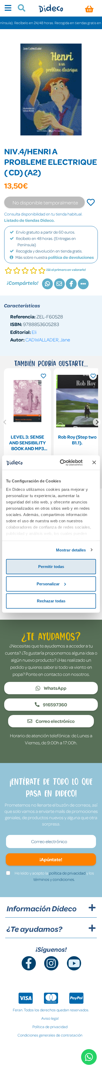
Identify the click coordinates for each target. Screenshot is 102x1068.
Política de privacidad (49, 1026)
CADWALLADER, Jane (47, 339)
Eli (34, 332)
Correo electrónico (55, 721)
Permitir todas (51, 566)
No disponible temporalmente (45, 202)
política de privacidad (67, 873)
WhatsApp (54, 688)
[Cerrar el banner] (94, 462)
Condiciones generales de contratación (50, 1035)
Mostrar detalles (71, 550)
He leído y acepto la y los (54, 876)
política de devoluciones (71, 257)
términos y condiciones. (54, 879)
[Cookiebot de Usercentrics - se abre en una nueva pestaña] (62, 462)
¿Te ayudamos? (34, 929)
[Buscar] (19, 8)
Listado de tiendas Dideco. (29, 220)
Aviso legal (50, 1018)
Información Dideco (42, 908)
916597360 (54, 704)
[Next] (97, 422)
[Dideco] (50, 8)
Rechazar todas (51, 601)
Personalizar (48, 583)
